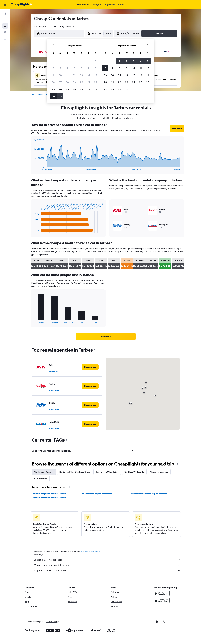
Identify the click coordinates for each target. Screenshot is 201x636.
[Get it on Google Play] (162, 593)
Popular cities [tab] (40, 478)
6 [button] (81, 68)
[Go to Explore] (5, 32)
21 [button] (88, 82)
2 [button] (53, 68)
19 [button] (74, 82)
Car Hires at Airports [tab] (43, 472)
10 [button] (60, 75)
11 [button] (67, 75)
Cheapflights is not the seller (48, 559)
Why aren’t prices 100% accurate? (50, 570)
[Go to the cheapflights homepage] (21, 4)
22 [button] (95, 82)
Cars (32, 95)
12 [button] (74, 75)
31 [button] (60, 96)
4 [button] (67, 68)
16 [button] (53, 82)
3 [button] (60, 68)
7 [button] (88, 68)
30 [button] (53, 96)
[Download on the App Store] (162, 600)
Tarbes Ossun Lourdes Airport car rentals (149, 493)
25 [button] (67, 89)
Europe (40, 95)
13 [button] (81, 75)
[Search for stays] (5, 20)
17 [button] (60, 82)
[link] (177, 128)
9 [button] (53, 75)
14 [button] (88, 75)
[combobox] (42, 26)
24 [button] (60, 89)
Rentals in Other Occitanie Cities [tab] (74, 472)
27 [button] (81, 89)
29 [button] (95, 89)
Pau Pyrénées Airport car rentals (97, 493)
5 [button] (74, 68)
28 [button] (88, 89)
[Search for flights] (5, 13)
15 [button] (95, 75)
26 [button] (74, 89)
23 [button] (53, 89)
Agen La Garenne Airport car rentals (49, 497)
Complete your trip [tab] (159, 472)
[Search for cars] (5, 26)
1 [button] (95, 61)
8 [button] (95, 68)
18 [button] (67, 82)
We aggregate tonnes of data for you (51, 565)
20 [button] (81, 82)
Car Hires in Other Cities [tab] (107, 472)
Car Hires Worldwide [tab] (134, 472)
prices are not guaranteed (90, 551)
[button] (5, 4)
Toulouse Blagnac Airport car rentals (49, 493)
